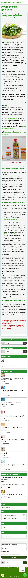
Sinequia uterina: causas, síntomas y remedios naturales (12, 428)
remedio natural (13, 118)
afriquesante (6, 430)
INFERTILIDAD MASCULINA (14, 518)
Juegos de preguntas (8, 536)
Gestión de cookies (14, 576)
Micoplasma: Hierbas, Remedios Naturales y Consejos (11, 403)
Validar (14, 557)
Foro (4, 527)
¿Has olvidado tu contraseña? (14, 554)
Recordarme (6, 551)
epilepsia (6, 41)
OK (25, 343)
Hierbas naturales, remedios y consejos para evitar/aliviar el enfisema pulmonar (13, 415)
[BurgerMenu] (25, 2)
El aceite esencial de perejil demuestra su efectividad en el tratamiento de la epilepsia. (12, 15)
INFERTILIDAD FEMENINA (14, 515)
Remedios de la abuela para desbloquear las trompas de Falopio (13, 465)
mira (4, 381)
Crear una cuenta (4, 554)
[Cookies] (2, 575)
